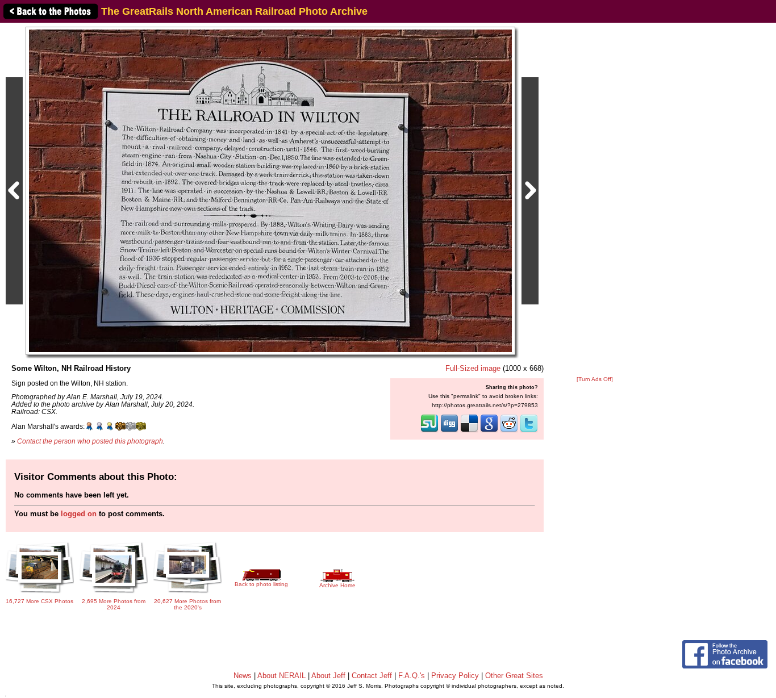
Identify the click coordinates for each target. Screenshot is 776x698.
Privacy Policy (455, 675)
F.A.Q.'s (411, 675)
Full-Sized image (472, 368)
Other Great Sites (514, 675)
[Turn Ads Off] (595, 379)
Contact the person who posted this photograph (90, 441)
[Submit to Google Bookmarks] (489, 431)
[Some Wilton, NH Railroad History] (270, 190)
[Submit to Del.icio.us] (469, 431)
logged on (79, 513)
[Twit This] (529, 431)
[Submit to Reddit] (509, 431)
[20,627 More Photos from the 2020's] (187, 592)
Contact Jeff (372, 675)
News (242, 675)
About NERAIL (281, 675)
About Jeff (328, 675)
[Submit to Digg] (449, 431)
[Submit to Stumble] (429, 431)
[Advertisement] (594, 200)
